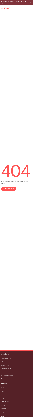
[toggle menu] (30, 8)
